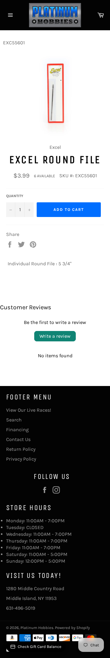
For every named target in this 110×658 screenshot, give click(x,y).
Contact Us (18, 439)
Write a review (55, 336)
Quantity (14, 196)
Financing (17, 429)
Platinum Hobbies (36, 627)
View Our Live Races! (28, 410)
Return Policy (20, 449)
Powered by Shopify (72, 627)
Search (14, 420)
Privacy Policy (21, 459)
